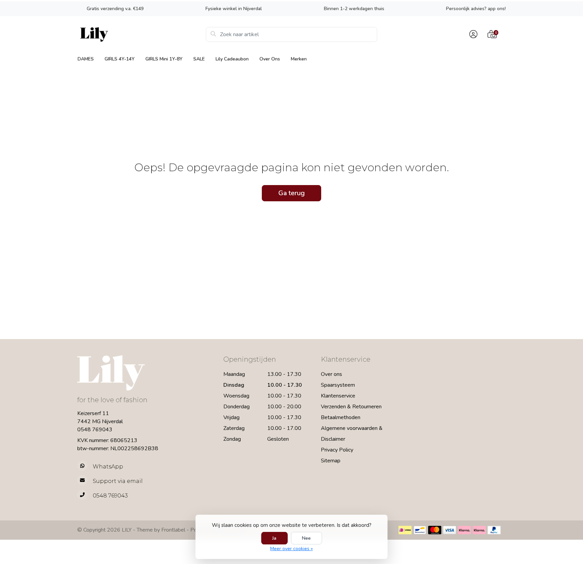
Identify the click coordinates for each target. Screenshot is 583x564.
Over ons (269, 59)
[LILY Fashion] (141, 34)
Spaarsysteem (338, 385)
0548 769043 (94, 429)
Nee (306, 538)
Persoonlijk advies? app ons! (476, 8)
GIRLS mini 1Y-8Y (164, 59)
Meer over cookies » (291, 548)
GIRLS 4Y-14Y (120, 59)
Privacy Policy (337, 450)
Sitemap (330, 460)
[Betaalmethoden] (405, 530)
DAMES (86, 59)
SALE (199, 59)
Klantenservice (338, 396)
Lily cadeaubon (232, 59)
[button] (472, 34)
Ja (274, 538)
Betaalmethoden (340, 417)
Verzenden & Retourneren (351, 406)
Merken (299, 59)
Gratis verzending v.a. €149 (115, 8)
